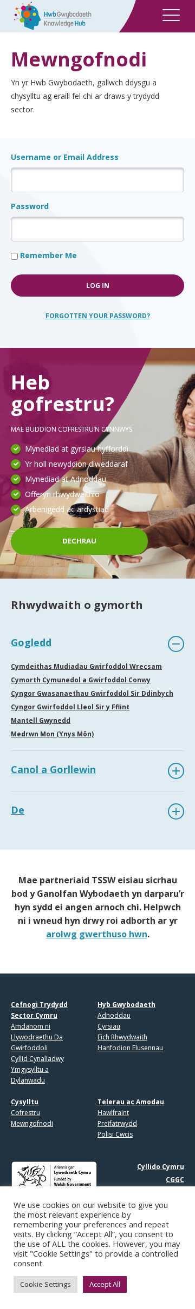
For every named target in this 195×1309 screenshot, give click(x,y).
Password (30, 206)
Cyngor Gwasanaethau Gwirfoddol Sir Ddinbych (92, 693)
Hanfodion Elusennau (130, 1047)
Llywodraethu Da (37, 1037)
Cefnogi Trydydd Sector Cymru (39, 1010)
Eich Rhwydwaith (122, 1037)
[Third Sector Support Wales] (49, 15)
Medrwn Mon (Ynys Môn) (52, 734)
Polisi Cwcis (115, 1134)
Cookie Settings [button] (45, 1284)
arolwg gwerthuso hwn (96, 934)
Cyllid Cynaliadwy (37, 1058)
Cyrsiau (109, 1026)
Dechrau (79, 541)
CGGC (175, 1179)
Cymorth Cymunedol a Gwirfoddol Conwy (81, 679)
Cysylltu (24, 1101)
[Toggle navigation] (171, 17)
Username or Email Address (65, 157)
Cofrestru (25, 1112)
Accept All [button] (104, 1284)
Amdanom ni (30, 1026)
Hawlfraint (113, 1112)
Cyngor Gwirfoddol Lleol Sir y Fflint (70, 706)
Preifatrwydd (117, 1123)
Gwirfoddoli (29, 1047)
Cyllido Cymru (160, 1166)
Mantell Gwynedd (40, 720)
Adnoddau (114, 1015)
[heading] (97, 644)
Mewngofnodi (32, 1123)
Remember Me (47, 255)
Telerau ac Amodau (131, 1101)
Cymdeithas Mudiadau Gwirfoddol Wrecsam (86, 666)
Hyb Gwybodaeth (126, 1004)
